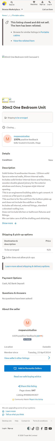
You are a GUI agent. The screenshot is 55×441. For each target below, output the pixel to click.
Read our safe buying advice (27, 376)
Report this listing (36, 399)
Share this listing (28, 386)
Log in (49, 4)
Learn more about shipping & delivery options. (27, 266)
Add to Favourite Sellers (30, 368)
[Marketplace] (8, 15)
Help (16, 421)
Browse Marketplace (11, 9)
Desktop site (7, 421)
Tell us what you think (14, 414)
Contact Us (25, 421)
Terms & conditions (40, 421)
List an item (47, 9)
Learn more (10, 411)
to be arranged (21, 118)
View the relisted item (23, 40)
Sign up (42, 4)
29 (38, 335)
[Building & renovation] (10, 15)
